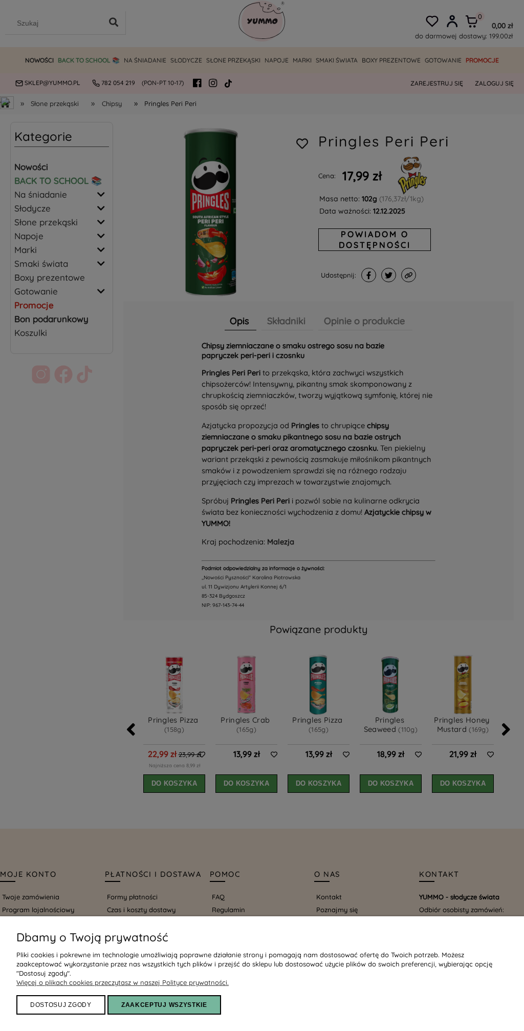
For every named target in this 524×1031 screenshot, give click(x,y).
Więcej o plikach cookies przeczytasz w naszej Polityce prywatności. (122, 982)
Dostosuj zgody (61, 1004)
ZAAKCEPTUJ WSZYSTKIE (164, 1004)
